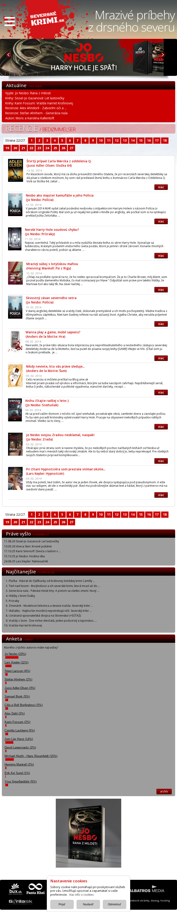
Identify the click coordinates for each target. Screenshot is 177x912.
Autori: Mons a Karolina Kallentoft (29, 118)
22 (31, 148)
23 (39, 148)
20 (15, 148)
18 (165, 140)
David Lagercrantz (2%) (20, 747)
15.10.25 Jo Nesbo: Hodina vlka (24, 556)
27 (71, 148)
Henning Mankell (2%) (19, 764)
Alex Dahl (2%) (15, 713)
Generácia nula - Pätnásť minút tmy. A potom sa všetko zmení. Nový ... (54, 591)
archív (164, 791)
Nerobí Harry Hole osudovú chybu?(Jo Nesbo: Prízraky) (52, 231)
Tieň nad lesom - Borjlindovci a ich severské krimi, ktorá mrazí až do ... (54, 586)
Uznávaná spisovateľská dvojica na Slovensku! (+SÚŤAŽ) (45, 616)
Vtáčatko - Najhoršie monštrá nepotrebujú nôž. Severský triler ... (50, 611)
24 (47, 148)
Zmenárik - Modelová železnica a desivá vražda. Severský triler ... (51, 606)
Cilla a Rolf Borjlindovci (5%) (24, 704)
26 (63, 148)
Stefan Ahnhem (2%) (18, 679)
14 (133, 140)
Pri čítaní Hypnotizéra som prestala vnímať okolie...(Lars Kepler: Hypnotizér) (65, 471)
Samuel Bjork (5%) (17, 696)
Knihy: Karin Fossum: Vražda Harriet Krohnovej (39, 103)
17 (157, 140)
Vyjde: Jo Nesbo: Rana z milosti (28, 93)
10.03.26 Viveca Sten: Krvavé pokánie (28, 546)
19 (7, 148)
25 (55, 148)
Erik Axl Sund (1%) (17, 773)
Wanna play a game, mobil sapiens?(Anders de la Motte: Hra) (53, 334)
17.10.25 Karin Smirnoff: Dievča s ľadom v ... (32, 551)
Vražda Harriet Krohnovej (25, 625)
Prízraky (14, 601)
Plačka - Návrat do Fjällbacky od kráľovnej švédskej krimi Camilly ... (52, 581)
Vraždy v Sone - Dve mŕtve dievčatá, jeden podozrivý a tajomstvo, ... (53, 621)
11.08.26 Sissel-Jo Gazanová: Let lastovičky (31, 541)
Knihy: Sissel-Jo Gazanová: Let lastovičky (34, 98)
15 (141, 140)
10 (101, 140)
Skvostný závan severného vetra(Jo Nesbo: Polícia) (51, 300)
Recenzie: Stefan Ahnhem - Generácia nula (36, 113)
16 (149, 140)
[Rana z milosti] (87, 74)
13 (125, 140)
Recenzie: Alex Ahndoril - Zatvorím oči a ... (36, 108)
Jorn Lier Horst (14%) (19, 739)
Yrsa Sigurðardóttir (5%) (21, 781)
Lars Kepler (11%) (16, 662)
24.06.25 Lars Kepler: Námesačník (26, 561)
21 (23, 148)
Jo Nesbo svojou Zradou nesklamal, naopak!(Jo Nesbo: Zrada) (60, 437)
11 (109, 140)
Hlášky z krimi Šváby (22, 596)
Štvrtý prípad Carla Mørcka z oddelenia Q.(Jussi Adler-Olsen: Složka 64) (59, 163)
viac (161, 187)
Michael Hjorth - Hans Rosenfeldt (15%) (31, 756)
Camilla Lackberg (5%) (20, 730)
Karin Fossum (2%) (17, 721)
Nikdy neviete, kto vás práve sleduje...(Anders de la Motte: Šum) (55, 368)
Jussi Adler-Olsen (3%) (20, 687)
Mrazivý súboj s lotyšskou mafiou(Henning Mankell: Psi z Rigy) (52, 266)
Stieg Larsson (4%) (17, 670)
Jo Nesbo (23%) (15, 653)
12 (116, 140)
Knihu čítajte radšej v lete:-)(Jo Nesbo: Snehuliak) (47, 402)
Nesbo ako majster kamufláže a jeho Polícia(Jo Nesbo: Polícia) (60, 197)
